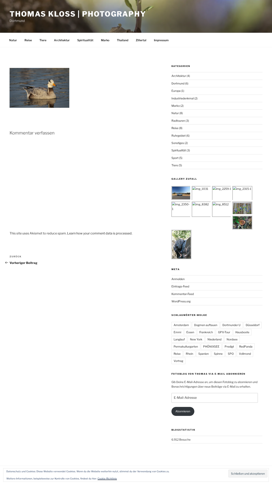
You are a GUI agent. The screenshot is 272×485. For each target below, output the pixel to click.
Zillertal (141, 40)
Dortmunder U (231, 325)
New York (196, 339)
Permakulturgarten (186, 346)
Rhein (189, 353)
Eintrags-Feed (180, 286)
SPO (231, 353)
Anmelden (178, 279)
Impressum (161, 40)
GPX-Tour (224, 332)
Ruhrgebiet (178, 135)
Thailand (122, 40)
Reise (28, 40)
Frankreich (206, 332)
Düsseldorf (252, 325)
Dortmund (177, 83)
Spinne (218, 353)
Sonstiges (177, 143)
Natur (13, 40)
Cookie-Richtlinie (107, 478)
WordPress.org (181, 301)
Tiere (42, 40)
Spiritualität (85, 40)
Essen (190, 332)
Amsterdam (181, 325)
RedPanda (245, 346)
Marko (105, 40)
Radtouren (178, 120)
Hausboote (242, 332)
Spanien (203, 353)
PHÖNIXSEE (211, 346)
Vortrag (178, 361)
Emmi (177, 332)
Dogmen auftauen (205, 325)
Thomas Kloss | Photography (78, 14)
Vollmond (245, 353)
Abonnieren (182, 411)
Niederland (214, 339)
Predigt (229, 346)
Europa (176, 90)
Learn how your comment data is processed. (99, 233)
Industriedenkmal (182, 98)
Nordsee (232, 339)
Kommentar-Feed (182, 294)
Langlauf (179, 339)
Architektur (62, 40)
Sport (174, 158)
